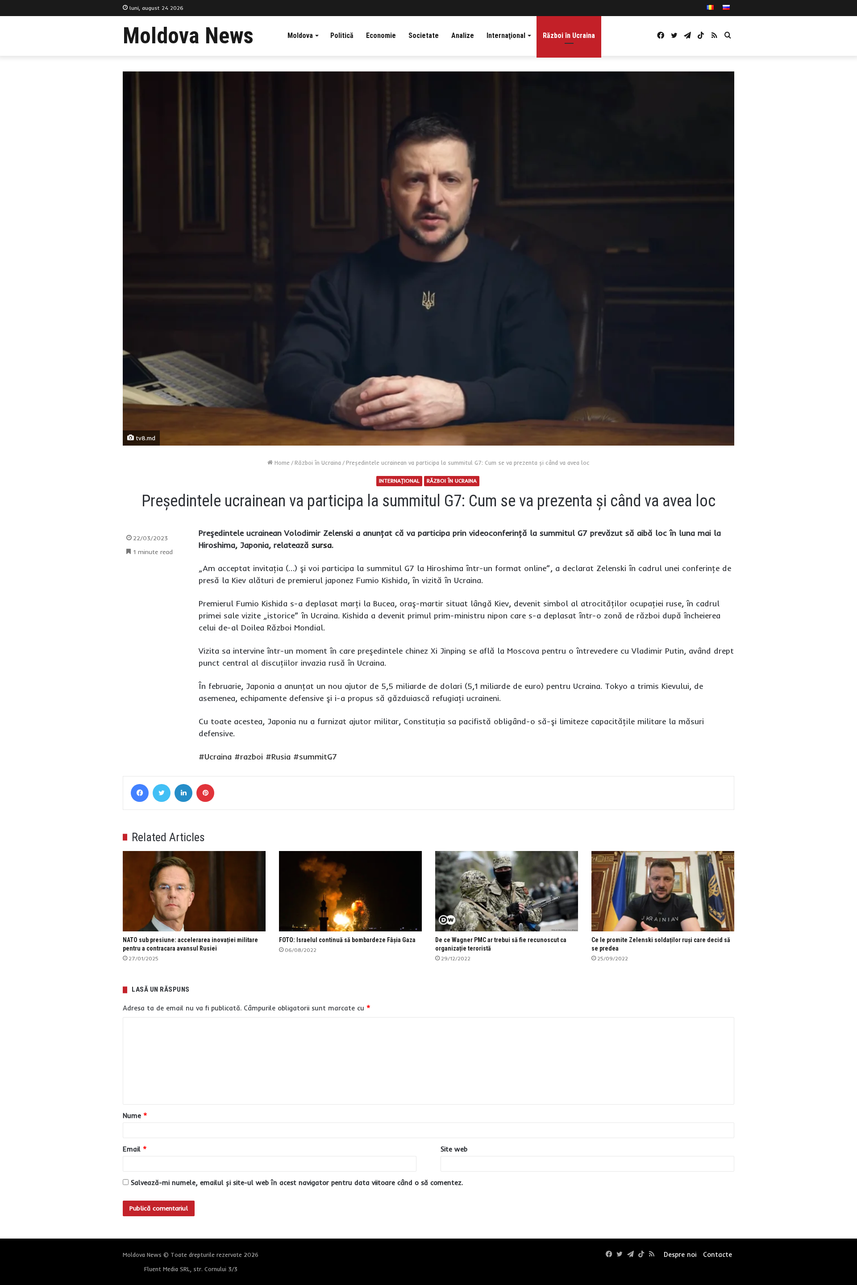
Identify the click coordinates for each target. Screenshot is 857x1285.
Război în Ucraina (569, 35)
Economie (381, 35)
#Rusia (278, 756)
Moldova (300, 35)
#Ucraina (215, 756)
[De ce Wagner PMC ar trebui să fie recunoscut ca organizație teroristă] (506, 891)
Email (135, 1149)
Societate (423, 35)
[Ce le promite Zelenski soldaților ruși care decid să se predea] (662, 891)
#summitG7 (315, 756)
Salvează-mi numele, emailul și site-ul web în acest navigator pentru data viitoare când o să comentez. (297, 1182)
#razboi (248, 756)
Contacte (717, 1254)
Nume (135, 1115)
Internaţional (506, 35)
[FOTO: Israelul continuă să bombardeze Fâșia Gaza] (350, 891)
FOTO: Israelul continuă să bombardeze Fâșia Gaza (347, 939)
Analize (462, 35)
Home (281, 462)
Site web (454, 1149)
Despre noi (680, 1254)
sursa (320, 545)
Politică (342, 35)
